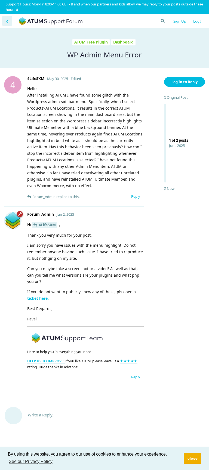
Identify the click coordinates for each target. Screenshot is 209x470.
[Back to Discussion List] (7, 21)
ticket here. (38, 298)
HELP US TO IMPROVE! (46, 361)
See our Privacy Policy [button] (31, 461)
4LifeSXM (47, 224)
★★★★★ (128, 361)
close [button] (193, 458)
